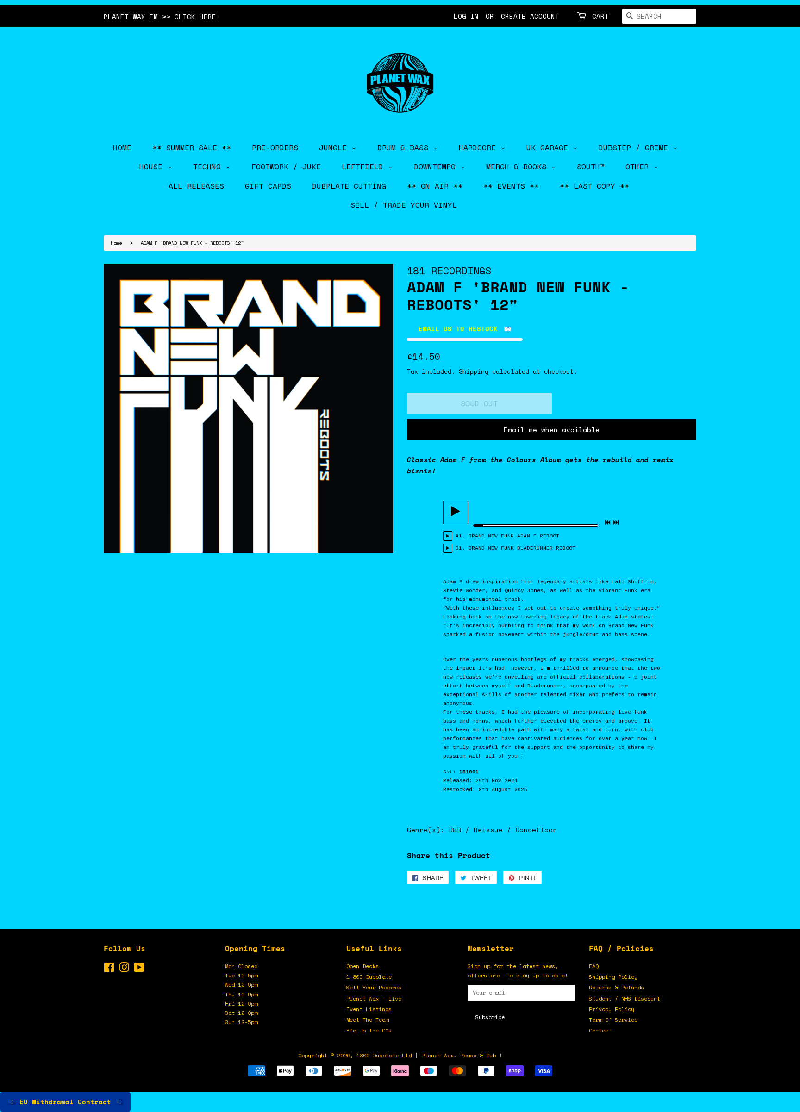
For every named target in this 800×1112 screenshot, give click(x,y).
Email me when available (552, 429)
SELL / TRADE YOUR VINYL (403, 204)
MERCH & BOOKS (518, 166)
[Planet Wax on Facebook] (109, 969)
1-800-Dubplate (369, 977)
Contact (600, 1030)
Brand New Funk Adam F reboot (514, 536)
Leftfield (365, 166)
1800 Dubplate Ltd (384, 1055)
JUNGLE (335, 147)
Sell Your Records (373, 987)
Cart (600, 16)
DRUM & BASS (405, 147)
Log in (466, 16)
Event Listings (369, 1009)
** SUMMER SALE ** (191, 147)
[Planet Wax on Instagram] (124, 969)
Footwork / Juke (286, 166)
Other (639, 166)
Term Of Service (613, 1020)
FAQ (594, 966)
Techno (209, 166)
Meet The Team (367, 1020)
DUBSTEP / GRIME (636, 147)
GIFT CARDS (268, 186)
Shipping (473, 371)
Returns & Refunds (616, 987)
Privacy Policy (611, 1009)
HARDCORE (479, 147)
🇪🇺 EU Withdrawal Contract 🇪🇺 (65, 1101)
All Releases (196, 186)
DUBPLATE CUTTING (349, 186)
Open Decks (362, 966)
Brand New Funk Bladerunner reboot (522, 548)
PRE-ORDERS (275, 147)
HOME (122, 147)
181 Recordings (449, 270)
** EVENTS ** (511, 186)
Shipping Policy (613, 977)
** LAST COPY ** (594, 186)
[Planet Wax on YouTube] (139, 969)
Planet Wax (437, 1055)
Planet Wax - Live (373, 998)
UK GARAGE (549, 147)
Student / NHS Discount (624, 998)
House (153, 166)
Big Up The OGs (369, 1030)
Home (116, 243)
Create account (530, 16)
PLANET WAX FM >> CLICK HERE (160, 16)
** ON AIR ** (434, 186)
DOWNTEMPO (437, 166)
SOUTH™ (591, 166)
